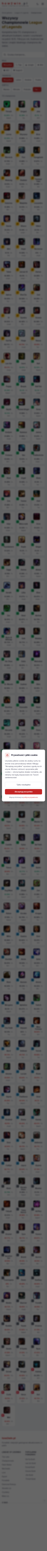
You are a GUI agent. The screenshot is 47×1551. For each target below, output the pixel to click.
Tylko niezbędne (23, 785)
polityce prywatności (30, 797)
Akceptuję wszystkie (24, 792)
